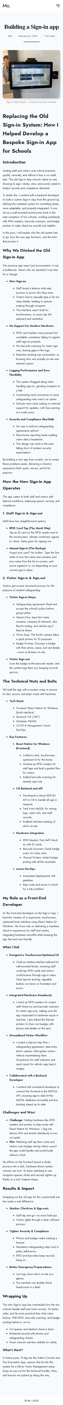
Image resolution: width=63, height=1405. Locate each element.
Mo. (7, 6)
